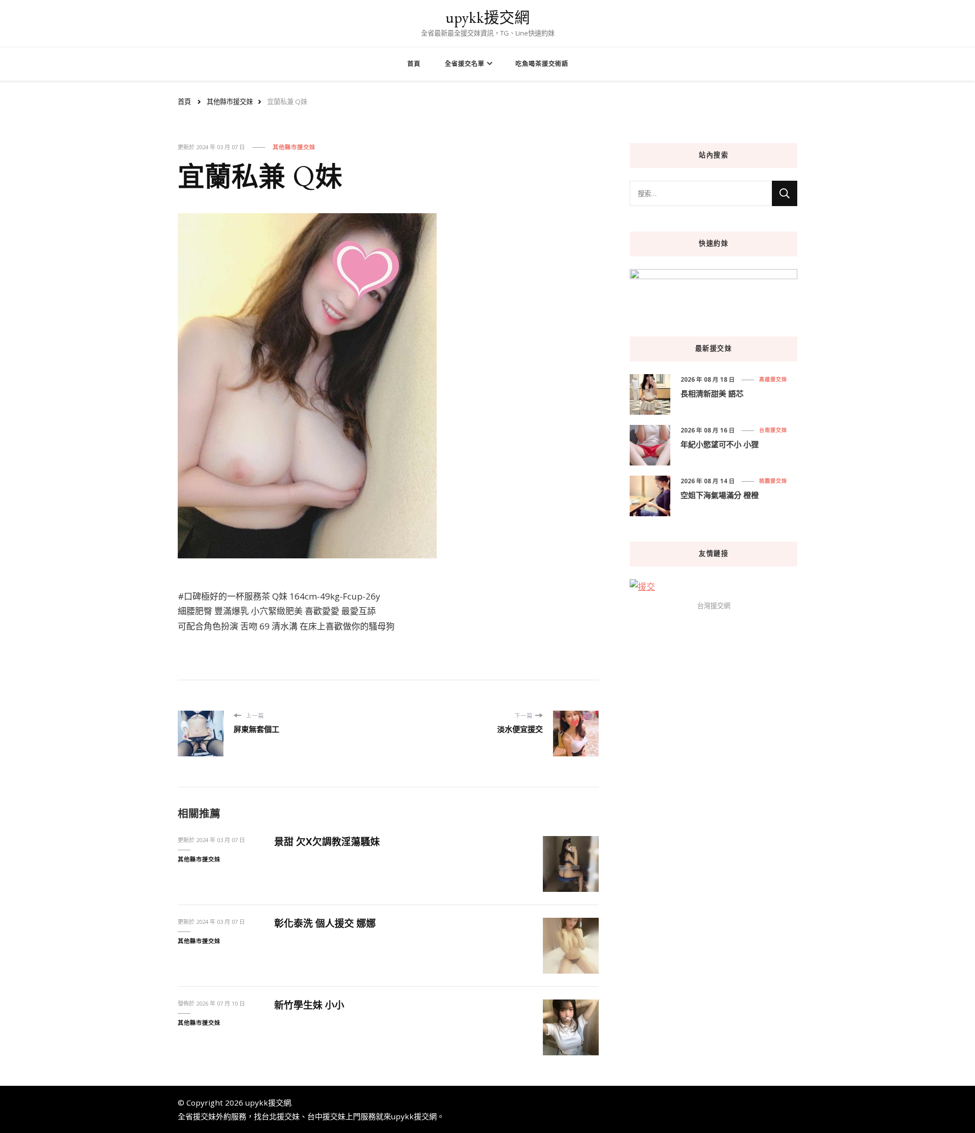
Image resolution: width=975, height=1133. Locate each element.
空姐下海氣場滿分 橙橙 (719, 495)
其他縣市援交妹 (294, 147)
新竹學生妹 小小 (309, 1005)
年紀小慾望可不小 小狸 (719, 444)
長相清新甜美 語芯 (711, 393)
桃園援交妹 (773, 480)
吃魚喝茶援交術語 (541, 63)
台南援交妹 (773, 430)
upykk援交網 (487, 17)
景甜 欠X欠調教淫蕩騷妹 (327, 841)
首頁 (413, 63)
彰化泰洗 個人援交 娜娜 (325, 923)
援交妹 (204, 1116)
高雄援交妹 (773, 379)
